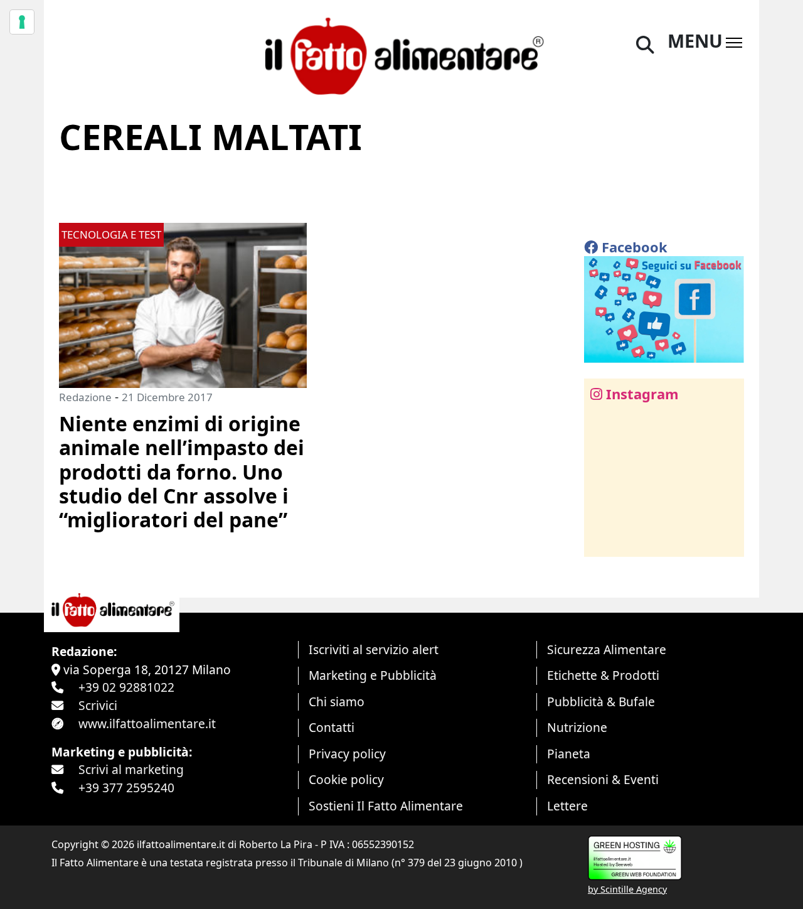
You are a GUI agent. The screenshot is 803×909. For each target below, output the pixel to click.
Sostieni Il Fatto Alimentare (386, 805)
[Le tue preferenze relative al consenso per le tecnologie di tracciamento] (22, 22)
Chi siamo (336, 701)
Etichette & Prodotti (603, 675)
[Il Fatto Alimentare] (401, 54)
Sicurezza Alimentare (606, 649)
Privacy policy (347, 753)
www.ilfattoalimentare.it (147, 723)
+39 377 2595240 (126, 787)
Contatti (331, 727)
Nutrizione (577, 727)
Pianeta (568, 753)
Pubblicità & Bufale (601, 701)
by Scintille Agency (627, 889)
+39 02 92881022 (126, 687)
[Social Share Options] (602, 540)
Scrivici (97, 705)
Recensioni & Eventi (603, 779)
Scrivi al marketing (131, 769)
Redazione (85, 397)
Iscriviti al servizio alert (374, 649)
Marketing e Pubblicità (373, 675)
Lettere (567, 805)
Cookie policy (346, 779)
